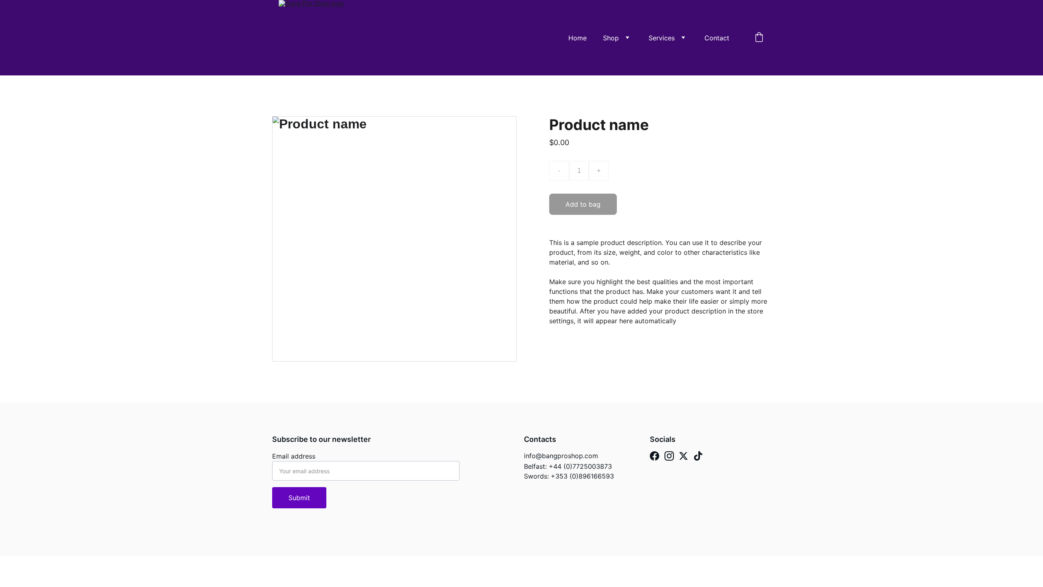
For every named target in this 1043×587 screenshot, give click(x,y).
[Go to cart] (759, 38)
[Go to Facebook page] (654, 456)
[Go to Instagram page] (669, 456)
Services (662, 38)
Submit (299, 498)
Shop (611, 38)
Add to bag (583, 204)
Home (577, 38)
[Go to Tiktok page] (698, 456)
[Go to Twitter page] (683, 456)
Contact (716, 38)
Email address (293, 456)
